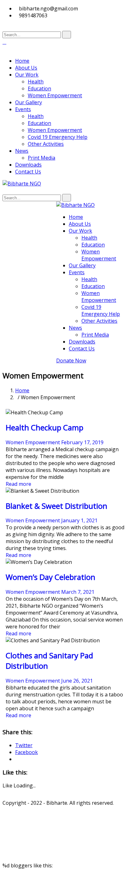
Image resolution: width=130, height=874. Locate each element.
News (21, 150)
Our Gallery (28, 102)
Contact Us (28, 171)
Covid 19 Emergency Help (57, 136)
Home (22, 60)
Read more (18, 483)
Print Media (41, 157)
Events (23, 109)
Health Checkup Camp (44, 427)
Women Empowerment (55, 95)
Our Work (26, 74)
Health (36, 81)
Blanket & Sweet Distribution (56, 506)
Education (39, 88)
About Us (26, 67)
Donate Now (71, 360)
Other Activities (46, 143)
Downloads (28, 164)
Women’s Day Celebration (50, 577)
